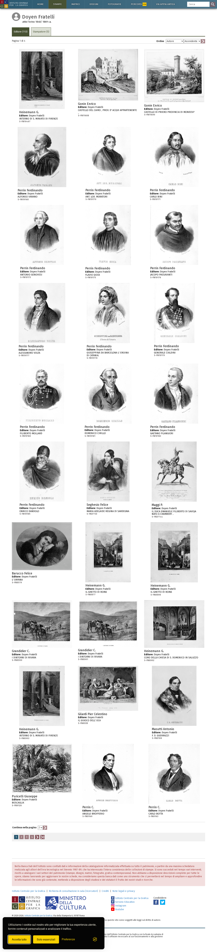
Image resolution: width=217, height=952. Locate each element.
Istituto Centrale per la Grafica (28, 891)
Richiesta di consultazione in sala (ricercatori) (73, 891)
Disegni (94, 4)
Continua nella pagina (24, 827)
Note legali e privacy (123, 891)
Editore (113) (20, 31)
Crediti (105, 891)
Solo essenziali (46, 939)
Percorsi (138, 4)
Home (40, 4)
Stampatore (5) (41, 31)
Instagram (120, 905)
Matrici (75, 4)
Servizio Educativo (124, 902)
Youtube (119, 909)
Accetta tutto (19, 939)
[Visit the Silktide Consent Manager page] (95, 939)
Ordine (160, 41)
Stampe (57, 4)
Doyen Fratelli (38, 117)
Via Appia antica (165, 4)
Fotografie (114, 4)
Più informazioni (62, 113)
